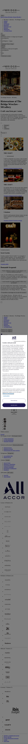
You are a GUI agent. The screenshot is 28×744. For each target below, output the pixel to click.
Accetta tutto (14, 405)
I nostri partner (6, 395)
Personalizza (14, 400)
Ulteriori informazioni (8, 393)
